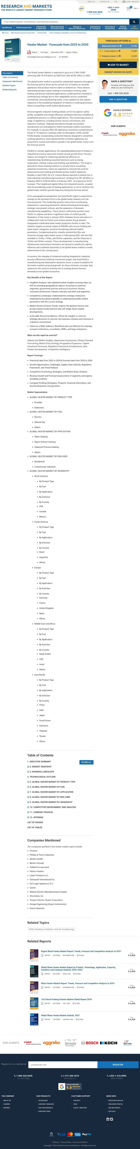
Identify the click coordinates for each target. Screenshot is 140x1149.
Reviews (6, 1108)
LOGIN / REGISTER (132, 2)
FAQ (116, 2)
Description (7, 73)
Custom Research (45, 1108)
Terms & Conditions (80, 1142)
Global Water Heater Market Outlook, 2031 (60, 1015)
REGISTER (118, 1065)
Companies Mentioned (12, 81)
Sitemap (55, 1142)
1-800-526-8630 (95, 12)
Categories (43, 1100)
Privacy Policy (65, 1142)
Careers (6, 1104)
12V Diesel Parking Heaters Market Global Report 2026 (66, 999)
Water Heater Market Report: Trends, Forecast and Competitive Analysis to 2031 (78, 983)
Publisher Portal (115, 1104)
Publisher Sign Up (115, 1100)
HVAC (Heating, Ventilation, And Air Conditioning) (51, 929)
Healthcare (7, 27)
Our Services (134, 28)
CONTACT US (104, 2)
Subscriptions (44, 1111)
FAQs (75, 1104)
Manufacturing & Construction (57, 28)
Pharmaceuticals (24, 27)
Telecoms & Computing (110, 28)
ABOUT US (91, 2)
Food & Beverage (123, 28)
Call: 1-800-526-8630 (118, 93)
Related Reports (9, 89)
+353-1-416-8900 (113, 8)
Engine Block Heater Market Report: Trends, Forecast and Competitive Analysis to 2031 (81, 951)
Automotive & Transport (95, 28)
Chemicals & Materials (41, 28)
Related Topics (8, 85)
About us (7, 1100)
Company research (46, 1104)
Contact (76, 1100)
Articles (112, 1111)
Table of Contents (10, 77)
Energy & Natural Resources (77, 28)
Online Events (114, 1108)
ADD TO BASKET (118, 64)
